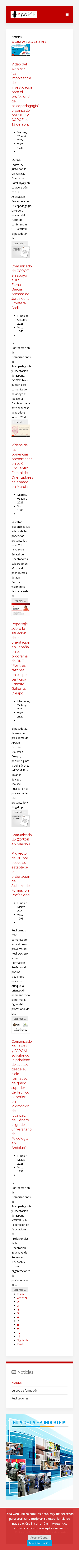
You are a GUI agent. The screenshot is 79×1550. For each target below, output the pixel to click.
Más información (39, 1543)
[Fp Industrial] (39, 1457)
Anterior (22, 1298)
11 (18, 1336)
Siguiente (23, 1340)
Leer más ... (19, 243)
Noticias (17, 1382)
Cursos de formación (25, 1390)
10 (18, 1332)
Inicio (20, 1294)
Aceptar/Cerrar (39, 1537)
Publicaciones (20, 1398)
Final (20, 1344)
